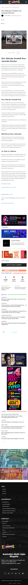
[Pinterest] (12, 573)
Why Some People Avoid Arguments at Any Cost (12, 422)
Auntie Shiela (7, 15)
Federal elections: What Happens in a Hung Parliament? (6, 288)
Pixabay (11, 194)
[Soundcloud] (15, 573)
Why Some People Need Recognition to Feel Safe (12, 438)
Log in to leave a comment (14, 265)
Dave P (2, 466)
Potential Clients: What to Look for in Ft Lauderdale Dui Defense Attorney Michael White (13, 317)
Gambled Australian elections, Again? (8, 187)
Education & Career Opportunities (10, 414)
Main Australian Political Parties (7, 203)
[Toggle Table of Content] (17, 53)
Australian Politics (15, 7)
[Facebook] (5, 573)
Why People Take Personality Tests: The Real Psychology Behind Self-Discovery (11, 416)
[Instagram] (8, 573)
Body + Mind (4, 424)
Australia (4, 297)
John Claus (25, 478)
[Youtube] (22, 573)
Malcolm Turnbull (7, 64)
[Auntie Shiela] (2, 16)
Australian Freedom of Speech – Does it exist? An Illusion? (20, 288)
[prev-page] (2, 327)
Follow (14, 276)
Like (5, 276)
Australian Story (8, 7)
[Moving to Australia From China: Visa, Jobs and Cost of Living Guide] (14, 458)
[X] (19, 573)
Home (2, 7)
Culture (3, 420)
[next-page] (5, 327)
